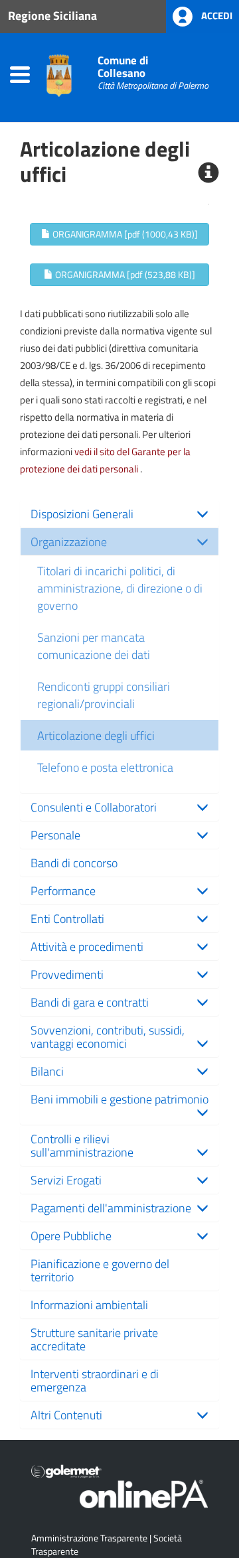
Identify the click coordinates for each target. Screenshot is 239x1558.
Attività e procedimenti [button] (87, 946)
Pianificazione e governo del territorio (100, 1270)
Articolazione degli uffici (96, 735)
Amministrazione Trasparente (89, 1538)
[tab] (119, 513)
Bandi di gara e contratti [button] (90, 1002)
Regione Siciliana (52, 15)
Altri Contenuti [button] (66, 1414)
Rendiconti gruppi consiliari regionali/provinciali (103, 695)
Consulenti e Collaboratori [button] (94, 807)
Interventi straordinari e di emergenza (95, 1380)
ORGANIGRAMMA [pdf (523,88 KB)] (124, 274)
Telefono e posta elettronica (105, 767)
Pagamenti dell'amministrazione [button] (111, 1207)
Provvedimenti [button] (67, 974)
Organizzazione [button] (69, 541)
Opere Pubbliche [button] (71, 1235)
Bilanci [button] (47, 1071)
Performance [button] (63, 890)
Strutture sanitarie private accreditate (94, 1339)
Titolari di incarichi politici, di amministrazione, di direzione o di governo (119, 587)
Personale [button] (55, 834)
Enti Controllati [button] (67, 918)
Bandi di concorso (74, 862)
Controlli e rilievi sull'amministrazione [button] (82, 1145)
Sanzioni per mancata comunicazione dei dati (93, 646)
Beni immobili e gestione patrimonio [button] (119, 1099)
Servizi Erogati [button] (66, 1179)
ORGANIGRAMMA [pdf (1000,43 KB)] (124, 234)
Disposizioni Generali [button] (82, 513)
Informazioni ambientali (89, 1304)
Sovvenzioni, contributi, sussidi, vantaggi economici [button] (108, 1036)
